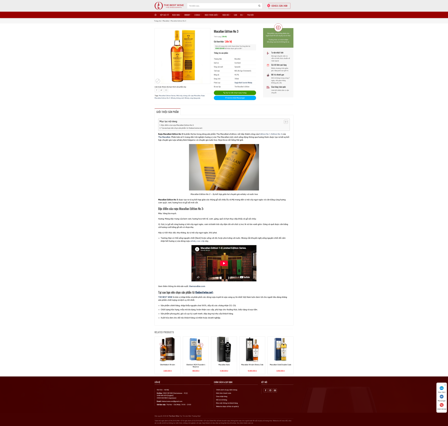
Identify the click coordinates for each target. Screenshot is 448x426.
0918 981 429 (162, 395)
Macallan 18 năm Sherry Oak (252, 365)
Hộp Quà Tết (164, 15)
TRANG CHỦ (156, 15)
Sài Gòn (160, 390)
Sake (235, 15)
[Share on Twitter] (161, 90)
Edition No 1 (264, 134)
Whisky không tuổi (177, 98)
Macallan (166, 21)
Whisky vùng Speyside (192, 98)
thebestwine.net (204, 292)
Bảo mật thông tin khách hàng (227, 403)
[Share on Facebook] (157, 90)
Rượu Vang (176, 15)
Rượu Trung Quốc (211, 15)
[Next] (293, 356)
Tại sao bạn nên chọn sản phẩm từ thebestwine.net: (182, 128)
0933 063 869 (162, 398)
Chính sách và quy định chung (226, 390)
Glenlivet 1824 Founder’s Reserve (195, 366)
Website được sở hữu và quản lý (227, 406)
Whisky (187, 15)
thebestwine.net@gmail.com (171, 401)
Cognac (197, 15)
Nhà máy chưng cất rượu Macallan (188, 96)
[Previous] (154, 356)
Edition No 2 (276, 134)
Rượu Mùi (225, 15)
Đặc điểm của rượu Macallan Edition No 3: (177, 125)
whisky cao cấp (197, 241)
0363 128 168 (167, 393)
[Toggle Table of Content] (284, 122)
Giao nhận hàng (221, 396)
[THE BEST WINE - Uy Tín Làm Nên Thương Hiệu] (169, 6)
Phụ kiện (250, 15)
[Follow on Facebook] (266, 390)
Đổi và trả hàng (221, 400)
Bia (241, 15)
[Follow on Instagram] (270, 390)
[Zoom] (158, 81)
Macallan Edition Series (167, 96)
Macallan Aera (224, 365)
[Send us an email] (275, 390)
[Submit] (259, 6)
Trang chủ (157, 21)
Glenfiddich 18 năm (167, 365)
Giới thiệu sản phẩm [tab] (167, 112)
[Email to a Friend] (166, 90)
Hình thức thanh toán (223, 393)
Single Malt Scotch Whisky (243, 82)
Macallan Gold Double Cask (280, 365)
